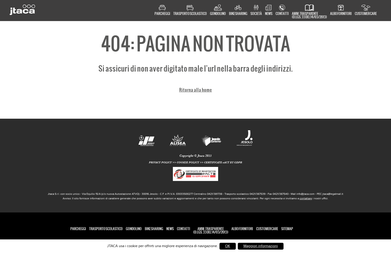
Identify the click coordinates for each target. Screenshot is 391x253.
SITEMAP (287, 228)
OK (227, 246)
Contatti (282, 14)
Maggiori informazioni (260, 246)
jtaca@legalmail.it (332, 193)
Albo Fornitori (341, 14)
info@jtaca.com (305, 193)
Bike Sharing (238, 14)
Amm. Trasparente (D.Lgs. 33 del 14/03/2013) (309, 15)
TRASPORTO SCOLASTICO (190, 14)
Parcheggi (162, 14)
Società (256, 14)
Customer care (366, 14)
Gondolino (218, 14)
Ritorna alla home (195, 90)
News (268, 14)
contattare (306, 198)
